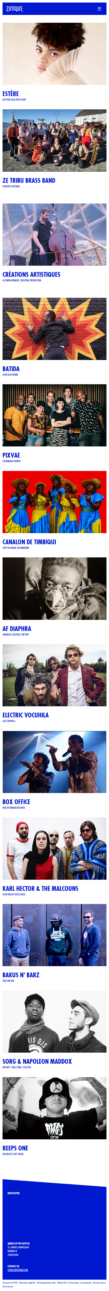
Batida (11, 369)
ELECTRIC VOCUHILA (26, 715)
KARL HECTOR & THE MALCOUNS (40, 888)
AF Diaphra (17, 628)
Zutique (6, 1283)
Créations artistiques (31, 274)
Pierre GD (62, 1283)
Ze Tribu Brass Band (29, 180)
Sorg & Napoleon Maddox (37, 1061)
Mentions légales (27, 1283)
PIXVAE (11, 455)
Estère (11, 93)
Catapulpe (73, 1283)
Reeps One (15, 1148)
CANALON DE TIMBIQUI (29, 542)
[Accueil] (13, 8)
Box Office (16, 802)
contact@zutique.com (18, 1270)
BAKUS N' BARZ (21, 975)
